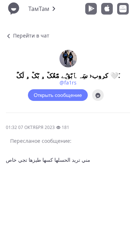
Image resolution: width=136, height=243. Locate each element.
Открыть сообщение (58, 95)
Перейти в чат (30, 35)
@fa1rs (68, 82)
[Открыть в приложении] (98, 95)
